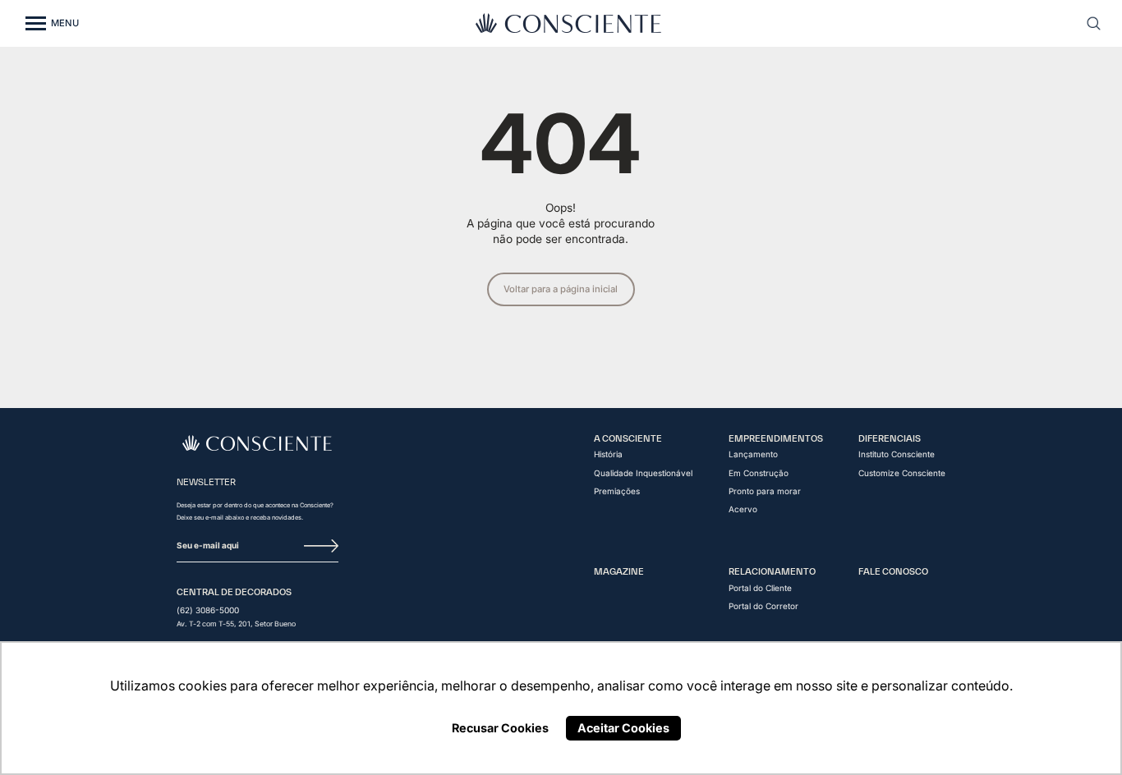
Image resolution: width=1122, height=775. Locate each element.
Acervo (743, 509)
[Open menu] (36, 23)
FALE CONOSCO (893, 571)
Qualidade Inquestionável (643, 473)
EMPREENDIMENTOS (776, 438)
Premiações (617, 491)
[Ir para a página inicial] (257, 443)
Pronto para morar (765, 491)
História (608, 454)
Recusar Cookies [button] (500, 728)
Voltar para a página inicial (561, 289)
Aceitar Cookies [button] (623, 728)
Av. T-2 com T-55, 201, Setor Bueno (236, 624)
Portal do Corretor (763, 606)
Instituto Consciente (896, 454)
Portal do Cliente (760, 588)
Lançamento (753, 454)
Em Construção (759, 473)
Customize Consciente (901, 473)
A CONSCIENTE (628, 438)
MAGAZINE (619, 571)
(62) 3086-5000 (208, 610)
